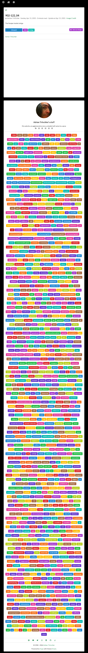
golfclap (75, 324)
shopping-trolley (51, 539)
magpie (67, 402)
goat (54, 324)
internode (75, 363)
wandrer (22, 608)
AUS (25, 30)
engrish (75, 281)
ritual (35, 518)
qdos (69, 496)
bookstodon (74, 191)
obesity (41, 453)
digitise (56, 264)
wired (80, 621)
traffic (44, 587)
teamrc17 (59, 574)
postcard (76, 488)
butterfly (58, 204)
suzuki (44, 570)
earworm (27, 277)
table (78, 570)
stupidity (16, 565)
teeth (10, 578)
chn (52, 221)
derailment (71, 260)
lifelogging (53, 389)
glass (11, 324)
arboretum (77, 152)
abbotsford (32, 144)
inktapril (77, 359)
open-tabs (33, 458)
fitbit (67, 299)
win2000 (21, 621)
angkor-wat (28, 152)
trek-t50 (14, 591)
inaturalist (16, 359)
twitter (20, 595)
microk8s (67, 415)
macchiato (73, 397)
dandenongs (12, 260)
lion (33, 393)
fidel (23, 299)
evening (10, 290)
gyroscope (71, 337)
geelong (55, 316)
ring (19, 518)
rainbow (77, 501)
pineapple (20, 484)
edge (49, 277)
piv (26, 484)
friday (49, 307)
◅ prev (8, 30)
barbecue (54, 169)
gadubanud (56, 311)
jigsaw (73, 372)
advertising (72, 144)
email (34, 281)
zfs (70, 630)
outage (10, 466)
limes (8, 393)
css (38, 251)
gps (68, 329)
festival (57, 294)
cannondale (10, 212)
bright (76, 195)
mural (55, 432)
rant (46, 505)
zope (79, 630)
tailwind (26, 574)
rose (44, 522)
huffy (57, 350)
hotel (34, 350)
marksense (19, 406)
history (55, 346)
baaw (59, 165)
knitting (42, 380)
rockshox (31, 522)
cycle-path (10, 255)
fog (54, 303)
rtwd (45, 527)
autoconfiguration (24, 165)
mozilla (23, 432)
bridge (31, 30)
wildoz (8, 621)
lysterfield (65, 397)
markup (27, 406)
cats (80, 212)
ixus (29, 372)
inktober (22, 363)
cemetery (32, 217)
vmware (73, 604)
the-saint (69, 578)
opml (22, 462)
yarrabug (35, 630)
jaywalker (50, 372)
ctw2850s (49, 251)
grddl (42, 333)
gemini (63, 316)
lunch (39, 397)
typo (25, 595)
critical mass (14, 251)
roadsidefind (77, 518)
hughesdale (69, 350)
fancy (16, 294)
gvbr (59, 337)
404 (62, 139)
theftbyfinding (12, 583)
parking (15, 471)
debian (31, 260)
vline (60, 604)
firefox (39, 299)
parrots (29, 471)
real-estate (23, 509)
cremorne (66, 247)
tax (39, 574)
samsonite (18, 531)
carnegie (55, 212)
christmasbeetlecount (13, 225)
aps (70, 152)
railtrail (59, 501)
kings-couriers (20, 380)
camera (49, 208)
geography (19, 320)
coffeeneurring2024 (26, 238)
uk (48, 595)
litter (37, 393)
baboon (66, 165)
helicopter (11, 346)
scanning (49, 531)
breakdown (28, 195)
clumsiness (73, 225)
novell (67, 449)
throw (28, 583)
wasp (47, 608)
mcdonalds (27, 410)
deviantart (29, 264)
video (78, 600)
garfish (26, 316)
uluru (52, 595)
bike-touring (18, 178)
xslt (25, 630)
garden (10, 316)
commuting (43, 243)
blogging (33, 187)
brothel (33, 199)
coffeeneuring (58, 230)
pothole (26, 492)
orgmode (45, 462)
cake (17, 208)
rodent (38, 522)
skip (74, 544)
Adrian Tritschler (11, 37)
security (45, 535)
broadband (10, 199)
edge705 (63, 277)
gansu (72, 311)
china (46, 221)
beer (76, 169)
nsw (77, 449)
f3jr (41, 290)
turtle (71, 591)
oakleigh (33, 453)
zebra (65, 630)
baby (72, 165)
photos (51, 479)
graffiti (78, 329)
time (64, 583)
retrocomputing (37, 514)
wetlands (17, 617)
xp (12, 630)
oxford (34, 466)
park (9, 471)
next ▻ (19, 30)
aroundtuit (39, 157)
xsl (20, 630)
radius (40, 501)
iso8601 (76, 367)
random (40, 505)
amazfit (47, 148)
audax (27, 161)
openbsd (41, 458)
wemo (10, 617)
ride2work (74, 514)
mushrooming (20, 436)
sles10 (29, 548)
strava (9, 565)
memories (27, 415)
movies (16, 432)
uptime (18, 600)
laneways (27, 385)
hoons (11, 350)
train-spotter (60, 587)
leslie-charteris (43, 389)
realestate (33, 509)
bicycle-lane (69, 174)
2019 (36, 135)
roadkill (61, 518)
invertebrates (34, 367)
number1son (10, 453)
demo (37, 260)
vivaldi (54, 604)
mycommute (36, 436)
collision (62, 238)
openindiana (56, 458)
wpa (60, 626)
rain (71, 501)
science (69, 531)
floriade (31, 303)
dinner (63, 264)
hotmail (41, 350)
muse (78, 432)
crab (53, 247)
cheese (11, 221)
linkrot (22, 393)
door (72, 268)
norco (11, 449)
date (19, 260)
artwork (51, 157)
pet (66, 475)
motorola (76, 428)
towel (23, 587)
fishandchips (59, 299)
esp (71, 286)
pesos (61, 475)
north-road (27, 449)
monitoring (59, 423)
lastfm (49, 385)
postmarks (10, 492)
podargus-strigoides (15, 488)
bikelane (27, 178)
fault (31, 294)
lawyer (9, 389)
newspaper (78, 441)
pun (32, 496)
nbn (18, 441)
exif (29, 290)
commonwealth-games (23, 243)
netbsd (55, 441)
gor (42, 329)
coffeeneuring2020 (71, 230)
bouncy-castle (14, 195)
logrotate (78, 393)
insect (40, 363)
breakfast (37, 195)
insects (46, 363)
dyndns (9, 277)
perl (56, 475)
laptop (42, 385)
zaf (60, 630)
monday (40, 423)
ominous (17, 458)
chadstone (63, 217)
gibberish (47, 320)
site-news (36, 544)
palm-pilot (47, 466)
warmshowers (31, 608)
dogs (66, 268)
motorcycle (49, 428)
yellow (42, 630)
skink (60, 544)
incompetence (34, 359)
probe (56, 492)
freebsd (43, 307)
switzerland (56, 570)
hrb (47, 350)
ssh (17, 561)
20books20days (13, 139)
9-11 (72, 139)
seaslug (38, 535)
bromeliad (25, 199)
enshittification (13, 286)
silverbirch (76, 539)
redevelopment (49, 509)
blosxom (69, 187)
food (58, 303)
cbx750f (20, 217)
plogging (50, 484)
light (60, 389)
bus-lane (41, 204)
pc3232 (78, 471)
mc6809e (18, 410)
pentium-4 (24, 475)
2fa (27, 139)
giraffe (67, 320)
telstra (44, 578)
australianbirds (12, 165)
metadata (48, 415)
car (49, 212)
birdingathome (75, 178)
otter (70, 462)
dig (42, 264)
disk (8, 268)
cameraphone (58, 208)
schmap (62, 531)
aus (33, 161)
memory (35, 415)
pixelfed (31, 484)
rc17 (61, 505)
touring (10, 587)
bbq (65, 169)
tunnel (65, 591)
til (60, 583)
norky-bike (18, 449)
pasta (42, 471)
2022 (52, 135)
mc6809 (11, 410)
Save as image (77, 29)
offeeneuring (77, 453)
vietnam (10, 604)
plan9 (43, 484)
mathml (58, 406)
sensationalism (71, 535)
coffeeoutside (39, 238)
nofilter (36, 445)
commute (35, 243)
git (80, 320)
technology (78, 574)
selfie (63, 535)
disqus (14, 268)
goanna (48, 324)
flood (24, 303)
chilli (31, 221)
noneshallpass (62, 445)
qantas (64, 496)
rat (50, 505)
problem (63, 492)
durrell (69, 273)
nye (24, 453)
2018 (30, 135)
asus (71, 157)
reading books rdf (12, 509)
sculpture (15, 535)
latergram (70, 385)
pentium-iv (33, 475)
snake (77, 548)
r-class (28, 501)
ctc (43, 251)
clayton (60, 225)
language (35, 385)
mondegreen (49, 423)
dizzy (28, 268)
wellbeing (76, 613)
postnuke (19, 492)
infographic (59, 359)
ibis (43, 354)
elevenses (22, 281)
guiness (33, 337)
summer (40, 565)
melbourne (56, 410)
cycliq (53, 255)
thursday (45, 583)
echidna (43, 277)
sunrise (53, 565)
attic (18, 161)
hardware (30, 341)
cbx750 (14, 217)
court (32, 247)
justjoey (24, 376)
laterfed (62, 385)
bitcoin (78, 182)
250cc (22, 139)
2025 (68, 135)
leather (16, 389)
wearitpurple (25, 613)
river (40, 518)
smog (58, 548)
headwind (63, 341)
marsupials (35, 406)
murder (61, 432)
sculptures (23, 535)
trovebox (42, 591)
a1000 (78, 139)
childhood (24, 221)
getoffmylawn (38, 320)
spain (21, 557)
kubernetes (71, 380)
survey (38, 570)
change (79, 217)
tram (68, 587)
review (46, 514)
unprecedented (61, 595)
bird (61, 178)
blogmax (41, 187)
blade (21, 187)
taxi (43, 574)
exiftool (35, 290)
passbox (35, 471)
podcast (26, 488)
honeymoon (76, 346)
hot (30, 350)
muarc (44, 432)
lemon (28, 389)
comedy (77, 238)
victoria (72, 600)
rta (27, 527)
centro (49, 217)
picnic (68, 479)
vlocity (66, 604)
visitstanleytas (25, 604)
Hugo (41, 649)
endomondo (42, 281)
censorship (41, 217)
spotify (56, 557)
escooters (64, 286)
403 (58, 139)
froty (13, 311)
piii (13, 484)
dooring (78, 268)
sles (23, 548)
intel (60, 363)
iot (49, 367)
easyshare (35, 277)
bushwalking (50, 204)
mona (67, 419)
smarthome (43, 548)
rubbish (51, 527)
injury (67, 359)
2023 (57, 135)
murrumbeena (70, 432)
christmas (76, 221)
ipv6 (70, 367)
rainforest (19, 505)
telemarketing (18, 578)
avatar (41, 165)
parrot (22, 471)
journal (79, 372)
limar (79, 389)
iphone (55, 367)
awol (54, 165)
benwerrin (42, 174)
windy (56, 621)
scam (42, 531)
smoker (71, 548)
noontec (71, 445)
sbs (38, 531)
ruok (68, 527)
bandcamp (40, 169)
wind (27, 621)
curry (55, 251)
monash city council (16, 423)
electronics (77, 277)
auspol (38, 161)
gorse (47, 329)
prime (50, 492)
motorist (68, 428)
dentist (63, 260)
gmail (28, 324)
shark (20, 539)
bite (9, 187)
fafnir (59, 290)
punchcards (39, 496)
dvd (74, 273)
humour (20, 354)
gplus (62, 329)
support (21, 570)
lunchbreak (47, 397)
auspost (44, 161)
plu (56, 484)
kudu (79, 380)
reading (76, 505)
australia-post (73, 161)
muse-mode (10, 436)
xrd (16, 630)
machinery (37, 402)
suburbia (33, 565)
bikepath (35, 178)
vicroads (64, 600)
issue (8, 372)
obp (54, 453)
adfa (52, 144)
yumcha (54, 630)
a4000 (10, 144)
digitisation (48, 264)
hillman (43, 346)
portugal (61, 488)
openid (48, 458)
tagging (13, 574)
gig (54, 320)
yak (29, 630)
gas (45, 316)
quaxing (21, 501)
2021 (47, 135)
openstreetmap (14, 462)
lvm (54, 397)
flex (9, 303)
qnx (79, 496)
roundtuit (67, 522)
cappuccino (25, 212)
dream (30, 273)
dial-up (36, 264)
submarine (25, 565)
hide (31, 346)
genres (69, 316)
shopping (41, 539)
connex (9, 247)
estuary (76, 286)
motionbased (31, 428)
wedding (62, 613)
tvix (80, 591)
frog (63, 307)
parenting (77, 466)
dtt (50, 273)
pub (9, 496)
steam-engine (44, 561)
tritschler (28, 591)
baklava (19, 169)
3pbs (48, 139)
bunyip (20, 204)
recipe (40, 509)
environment (24, 286)
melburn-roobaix (74, 410)
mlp (44, 419)
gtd (28, 337)
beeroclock (11, 174)
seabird (31, 535)
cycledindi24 (38, 255)
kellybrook (10, 380)
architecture (22, 157)
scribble (76, 531)
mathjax (51, 406)
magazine (45, 402)
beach (71, 169)
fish (52, 299)
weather (33, 613)
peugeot (78, 475)
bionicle (54, 178)
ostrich (64, 462)
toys (29, 587)
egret (70, 277)
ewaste (17, 290)
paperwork (68, 466)
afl (79, 144)
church (25, 225)
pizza (38, 484)
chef (17, 221)
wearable (77, 608)
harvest (37, 341)
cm (80, 225)
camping (74, 208)
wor (21, 626)
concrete (67, 243)
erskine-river (55, 286)
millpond (14, 419)
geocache (77, 316)
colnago (69, 238)
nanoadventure (72, 436)
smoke (64, 548)
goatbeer (61, 324)
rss (23, 527)
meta (41, 415)
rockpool (23, 522)
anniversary (37, 152)
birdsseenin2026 (61, 182)
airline (24, 148)
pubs (14, 496)
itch (13, 372)
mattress (65, 406)
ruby (57, 527)
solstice (77, 552)
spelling (33, 557)
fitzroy (73, 299)
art (45, 157)
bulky (67, 199)
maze (72, 406)
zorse (44, 634)
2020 (41, 135)
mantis (73, 402)
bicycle (61, 174)
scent (56, 531)
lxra (58, 397)
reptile (19, 514)
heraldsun (19, 346)
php (57, 479)
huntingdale (28, 354)
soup (8, 557)
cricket (73, 247)
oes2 (69, 453)
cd (26, 217)
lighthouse (67, 389)
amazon (53, 148)
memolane (19, 415)
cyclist (59, 255)
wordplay (27, 626)
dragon (16, 273)
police (39, 488)
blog (27, 187)
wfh (23, 617)
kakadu (31, 376)
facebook (52, 290)
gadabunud (47, 311)
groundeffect (73, 333)
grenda (64, 333)
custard (62, 251)
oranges (29, 462)
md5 (34, 410)
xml (8, 630)
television (37, 578)
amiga (69, 148)
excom (23, 290)
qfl (74, 496)
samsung (26, 531)
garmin (40, 316)
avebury (48, 165)
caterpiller (73, 212)
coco (34, 230)
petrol (72, 475)
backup (78, 165)
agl (13, 148)
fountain (18, 307)
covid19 (38, 247)
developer (10, 264)
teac (52, 574)
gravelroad (35, 333)
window (34, 621)
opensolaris (75, 458)
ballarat (26, 169)
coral (15, 247)
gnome (34, 324)
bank (47, 169)
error (46, 286)
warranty (40, 608)
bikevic (42, 178)
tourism (17, 587)
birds (9, 182)
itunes (24, 372)
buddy (44, 199)
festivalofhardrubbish (67, 294)
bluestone (77, 187)
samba (11, 531)
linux (27, 393)
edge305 (55, 277)
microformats (58, 415)
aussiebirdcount (54, 161)
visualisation (40, 604)
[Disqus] (44, 68)
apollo (59, 152)
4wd (67, 139)
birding (66, 178)
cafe (12, 208)
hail (14, 341)
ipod (60, 367)
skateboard (52, 544)
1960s (14, 135)
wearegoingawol (14, 613)
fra (25, 307)
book (51, 191)
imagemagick (77, 354)
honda (69, 346)
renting (72, 509)
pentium (16, 475)
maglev (52, 402)
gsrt (15, 337)
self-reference (54, 535)
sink (24, 544)
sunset (60, 565)
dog (61, 268)
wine (62, 621)
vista (33, 604)
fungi (33, 311)
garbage (78, 311)
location (61, 393)
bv (73, 204)
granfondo (17, 333)
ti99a (55, 583)
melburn (64, 410)
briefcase (69, 195)
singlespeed (16, 544)
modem (60, 419)
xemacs (78, 626)
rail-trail (52, 501)
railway (65, 501)
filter (28, 299)
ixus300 (35, 372)
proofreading (72, 492)
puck (19, 496)
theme (21, 583)
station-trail (33, 561)
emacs (29, 281)
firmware (46, 299)
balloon (32, 169)
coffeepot (49, 238)
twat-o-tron (11, 595)
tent (50, 578)
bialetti (55, 174)
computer (59, 243)
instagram (54, 363)
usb (23, 600)
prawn (44, 492)
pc (51, 471)
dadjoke (72, 255)
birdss (15, 182)
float (19, 303)
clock (66, 225)
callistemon (33, 208)
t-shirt (72, 570)
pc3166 (71, 471)
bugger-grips (52, 199)
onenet (25, 458)
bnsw (25, 191)
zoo (74, 630)
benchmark (33, 174)
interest (66, 363)
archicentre (13, 157)
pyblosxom (56, 496)
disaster (70, 264)
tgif (63, 578)
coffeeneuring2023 (44, 234)
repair (79, 509)
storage (53, 561)
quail (15, 501)
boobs (45, 191)
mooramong (12, 428)
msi (34, 432)
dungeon (61, 273)
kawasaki (62, 376)
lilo (74, 389)
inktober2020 (31, 363)
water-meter (61, 608)
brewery (45, 195)
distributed (21, 268)
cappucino (34, 212)
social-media (53, 552)
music (28, 436)
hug (62, 350)
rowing (74, 522)
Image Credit (71, 18)
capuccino (43, 212)
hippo (49, 346)
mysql (57, 436)
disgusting (78, 264)
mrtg (28, 432)
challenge (71, 217)
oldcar (11, 458)
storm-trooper (68, 561)
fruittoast (26, 311)
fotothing (11, 307)
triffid (21, 591)
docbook (55, 268)
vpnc (9, 608)
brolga (18, 199)
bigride (10, 178)
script (8, 535)
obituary (48, 453)
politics (46, 488)
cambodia (42, 208)
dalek (79, 255)
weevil (69, 613)
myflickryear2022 (48, 436)
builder (61, 199)
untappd (70, 595)
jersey (62, 372)
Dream (54, 649)
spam (27, 557)
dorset (9, 273)
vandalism (30, 600)
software (62, 552)
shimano (27, 539)
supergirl (67, 565)
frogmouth (71, 307)
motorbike (40, 428)
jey (67, 372)
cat (67, 212)
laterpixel (78, 385)
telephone (28, 578)
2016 (19, 135)
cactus (78, 204)
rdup (70, 505)
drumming (44, 273)
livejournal (45, 393)
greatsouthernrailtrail (52, 333)
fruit (19, 311)
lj (56, 393)
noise (43, 445)
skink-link (67, 544)
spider (40, 557)
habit (9, 341)
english (68, 281)
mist (39, 419)
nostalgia (36, 449)
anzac (53, 152)
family (11, 294)
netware (62, 441)
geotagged (28, 320)
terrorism (56, 578)
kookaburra (62, 380)
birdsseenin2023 (24, 182)
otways (76, 462)
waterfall (70, 608)
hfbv (26, 346)
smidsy (52, 548)
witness (15, 626)
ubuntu (32, 595)
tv (75, 591)
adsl (57, 144)
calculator (24, 208)
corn (20, 247)
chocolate (58, 221)
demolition (55, 260)
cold (56, 238)
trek (8, 591)
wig (62, 617)
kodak (54, 380)
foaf (49, 303)
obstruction (61, 453)
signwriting (67, 539)
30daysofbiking (35, 139)
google (26, 329)
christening (67, 221)
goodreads (11, 329)
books (66, 191)
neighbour (35, 441)
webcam (46, 613)
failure (72, 290)
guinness (41, 337)
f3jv (45, 290)
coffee (40, 230)
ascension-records (61, 157)
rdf (66, 505)
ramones (32, 505)
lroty (26, 397)
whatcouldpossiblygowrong (35, 617)
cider (37, 225)
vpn (79, 604)
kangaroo (39, 376)
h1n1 (78, 337)
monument (68, 423)
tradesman (36, 587)
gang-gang (65, 311)
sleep (18, 548)
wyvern (71, 626)
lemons (34, 389)
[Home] (8, 2)
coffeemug (48, 230)
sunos (47, 565)
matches (43, 406)
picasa (62, 479)
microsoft (75, 415)
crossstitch (23, 251)
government (54, 329)
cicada (31, 225)
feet (45, 294)
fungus (39, 311)
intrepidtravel (13, 367)
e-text (15, 277)
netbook (48, 441)
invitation (43, 367)
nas (80, 436)
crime (79, 247)
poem (33, 488)
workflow (41, 626)
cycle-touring (20, 255)
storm (59, 561)
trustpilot (50, 591)
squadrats (11, 561)
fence (50, 294)
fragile (30, 307)
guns (47, 337)
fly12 (43, 303)
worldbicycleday (51, 626)
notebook (45, 449)
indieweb (44, 359)
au (22, 161)
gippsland (60, 320)
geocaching (10, 320)
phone (18, 479)
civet (53, 225)
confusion (75, 243)
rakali (25, 505)
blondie (54, 187)
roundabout (57, 522)
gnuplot (41, 324)
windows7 (49, 621)
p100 (40, 466)
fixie (78, 299)
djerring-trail (36, 268)
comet (11, 243)
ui (44, 595)
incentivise (24, 359)
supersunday (76, 565)
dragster (23, 273)
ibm (47, 354)
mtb (38, 432)
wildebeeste (69, 617)
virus (16, 604)
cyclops (65, 255)
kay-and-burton (72, 376)
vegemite (42, 600)
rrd (7, 527)
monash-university (30, 423)
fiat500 (17, 299)
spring (72, 557)
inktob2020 (13, 363)
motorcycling (59, 428)
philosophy (10, 479)
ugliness (38, 595)
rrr (18, 527)
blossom (61, 187)
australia (64, 161)
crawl (58, 247)
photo (25, 479)
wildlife (78, 617)
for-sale (71, 303)
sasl (33, 531)
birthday (71, 182)
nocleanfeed (28, 445)
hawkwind (50, 341)
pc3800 (9, 475)
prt (80, 492)
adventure (64, 144)
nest (41, 441)
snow (36, 552)
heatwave (77, 341)
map (79, 402)
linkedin (15, 393)
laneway (20, 385)
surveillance (29, 570)
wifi (58, 617)
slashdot (11, 548)
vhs (54, 600)
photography (42, 479)
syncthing (65, 570)
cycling (47, 255)
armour (31, 157)
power (34, 492)
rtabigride (33, 527)
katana (55, 376)
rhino (52, 514)
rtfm (40, 527)
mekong (47, 410)
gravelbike (26, 333)
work (34, 626)
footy (64, 303)
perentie (49, 475)
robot (9, 522)
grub (9, 337)
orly (58, 462)
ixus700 (42, 372)
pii (80, 479)
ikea (69, 354)
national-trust (11, 441)
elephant (13, 281)
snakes (10, 552)
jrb (7, 376)
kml (28, 380)
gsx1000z (21, 337)
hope (17, 350)
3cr (43, 139)
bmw (19, 191)
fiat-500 (10, 299)
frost (8, 311)
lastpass (55, 385)
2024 (63, 135)
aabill (20, 144)
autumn (35, 165)
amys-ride (20, 152)
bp (22, 195)
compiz (51, 243)
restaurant (27, 514)
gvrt (64, 337)
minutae (33, 419)
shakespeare (12, 539)
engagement (52, 281)
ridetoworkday (11, 518)
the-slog (77, 578)
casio (61, 212)
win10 (14, 621)
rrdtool (13, 527)
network (69, 441)
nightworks (18, 445)
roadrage (68, 518)
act (39, 144)
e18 (21, 277)
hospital (23, 350)
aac (26, 144)
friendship (57, 307)
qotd (9, 501)
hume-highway (11, 354)
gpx (72, 329)
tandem (33, 574)
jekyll (56, 372)
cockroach (27, 230)
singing (9, 544)
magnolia (59, 402)
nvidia (18, 453)
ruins (62, 527)
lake (14, 385)
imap (9, 359)
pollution (53, 488)
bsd (39, 199)
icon (52, 354)
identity (58, 354)
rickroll (67, 514)
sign (60, 539)
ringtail (25, 518)
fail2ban (65, 290)
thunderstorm (36, 583)
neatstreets (25, 441)
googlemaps (34, 329)
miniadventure (24, 419)
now (72, 449)
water (53, 608)
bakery (12, 169)
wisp (9, 626)
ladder (8, 385)
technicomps (68, 574)
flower (38, 303)
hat (43, 341)
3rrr (53, 139)
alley (40, 148)
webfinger (54, 613)
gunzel (53, 337)
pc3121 (64, 471)
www (65, 626)
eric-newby (39, 286)
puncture (48, 496)
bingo (48, 178)
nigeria (11, 445)
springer (78, 557)
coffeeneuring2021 (16, 234)
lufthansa (33, 397)
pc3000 (57, 471)
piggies (75, 479)
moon (75, 423)
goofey (19, 329)
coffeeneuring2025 (72, 234)
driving (36, 273)
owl (24, 466)
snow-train (44, 552)
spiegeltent (47, 557)
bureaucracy (28, 204)
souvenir (14, 557)
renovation (59, 509)
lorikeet (14, 397)
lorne (20, 397)
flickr (13, 303)
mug (49, 432)
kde (80, 376)
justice (18, 376)
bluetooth (13, 191)
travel (78, 587)
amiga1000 (76, 148)
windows (41, 621)
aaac (15, 144)
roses (50, 522)
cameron (67, 208)
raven (55, 505)
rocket (16, 522)
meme (11, 415)
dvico (79, 273)
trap (73, 587)
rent (66, 509)
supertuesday (12, 570)
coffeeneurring (13, 238)
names (63, 436)
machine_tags (12, 402)
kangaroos (47, 376)
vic (59, 600)
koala (48, 380)
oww (28, 466)
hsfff (51, 350)
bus (35, 204)
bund (79, 199)
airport (30, 148)
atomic (12, 161)
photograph (32, 479)
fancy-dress (24, 294)
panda (55, 466)
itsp (18, 372)
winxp (74, 621)
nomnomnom (51, 445)
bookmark (59, 191)
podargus (72, 484)
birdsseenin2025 (49, 182)
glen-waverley (20, 324)
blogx (48, 187)
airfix (18, 148)
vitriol (48, 604)
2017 (25, 135)
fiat (78, 294)
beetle (19, 174)
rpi (79, 522)
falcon (78, 290)
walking (15, 608)
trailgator (51, 587)
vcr (36, 600)
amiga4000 (11, 152)
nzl (28, 453)
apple (65, 152)
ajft (36, 148)
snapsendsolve (18, 552)
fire (33, 299)
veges (49, 600)
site (29, 544)
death (25, 260)
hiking (36, 346)
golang (68, 324)
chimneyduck (39, 221)
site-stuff (44, 544)
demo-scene (45, 260)
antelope (46, 152)
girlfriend (74, 320)
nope (77, 445)
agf (9, 148)
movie (10, 432)
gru (80, 333)
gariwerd (32, 316)
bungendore (11, 204)
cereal (55, 217)
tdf (48, 574)
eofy (32, 286)
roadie (55, 518)
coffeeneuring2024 (58, 234)
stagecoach (24, 561)
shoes (34, 539)
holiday (62, 346)
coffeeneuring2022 (30, 234)
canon (18, 212)
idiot (64, 354)
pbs (47, 471)
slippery (35, 548)
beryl (48, 174)
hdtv (56, 341)
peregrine (41, 475)
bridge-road (60, 195)
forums (78, 303)
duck (54, 273)
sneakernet (29, 552)
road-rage (47, 518)
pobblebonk (63, 484)
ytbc (48, 630)
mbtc (77, 406)
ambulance (61, 148)
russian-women (76, 527)
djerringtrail (46, 268)
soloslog (70, 552)
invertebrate (23, 367)
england (61, 281)
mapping (11, 406)
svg (49, 570)
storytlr (77, 561)
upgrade (10, 600)
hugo (77, 350)
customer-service (72, 251)
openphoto (66, 458)
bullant (73, 199)
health (70, 341)
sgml (80, 535)
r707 (34, 501)
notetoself (59, 449)
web (40, 613)
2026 (74, 135)
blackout (15, 187)
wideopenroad (50, 617)
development (19, 264)
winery (68, 621)
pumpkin (26, 496)
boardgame (32, 191)
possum (68, 488)
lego (22, 389)
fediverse (38, 294)
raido (45, 501)
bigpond (78, 174)
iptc (65, 367)
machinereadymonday (24, 402)
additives (45, 144)
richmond (59, 514)
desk (78, 260)
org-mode (37, 462)
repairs (12, 514)
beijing (25, 174)
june (12, 376)
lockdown (70, 393)
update (78, 595)
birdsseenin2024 (37, 182)
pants (60, 466)
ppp (39, 492)
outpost (17, 466)
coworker (47, 247)
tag (7, 574)
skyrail (79, 544)
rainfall (11, 505)
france (36, 307)
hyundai (37, 354)
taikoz (20, 574)
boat (39, 191)
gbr (50, 316)
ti (51, 583)
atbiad (76, 157)
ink (72, 359)
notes (52, 449)
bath (60, 169)
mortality (21, 428)
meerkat (40, 410)
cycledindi (29, 255)
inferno (51, 359)
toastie (70, 583)
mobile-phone (52, 419)
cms (12, 230)
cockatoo (19, 230)
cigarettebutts (45, 225)
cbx (8, 217)
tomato (77, 583)
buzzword (67, 204)
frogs (78, 307)
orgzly (53, 462)
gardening (18, 316)
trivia (35, 591)
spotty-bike (64, 557)
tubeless (58, 591)
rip (30, 518)
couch (26, 247)
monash (73, 419)
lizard (52, 393)
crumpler (32, 251)
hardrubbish (21, 341)
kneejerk (34, 380)
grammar (9, 333)
